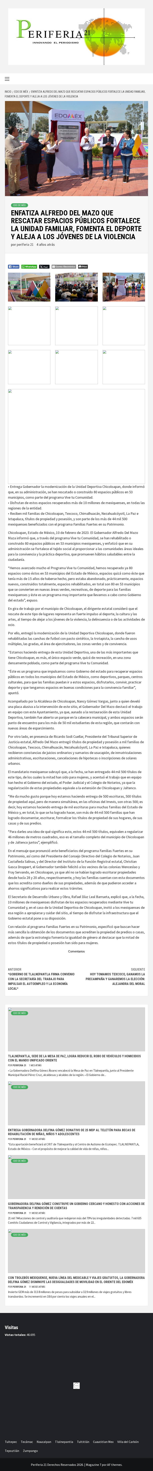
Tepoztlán (12, 1451)
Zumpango (30, 1451)
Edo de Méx (19, 205)
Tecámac (27, 1442)
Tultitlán (83, 1442)
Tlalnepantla (64, 1442)
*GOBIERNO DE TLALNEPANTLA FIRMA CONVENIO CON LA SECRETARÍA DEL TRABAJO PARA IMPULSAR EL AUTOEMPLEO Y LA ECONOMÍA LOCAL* (41, 979)
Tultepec (11, 1442)
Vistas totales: (16, 1335)
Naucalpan (44, 1442)
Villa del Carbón (128, 1442)
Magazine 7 (93, 1465)
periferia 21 (25, 244)
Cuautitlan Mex (103, 1442)
